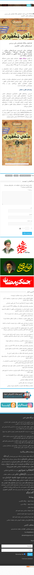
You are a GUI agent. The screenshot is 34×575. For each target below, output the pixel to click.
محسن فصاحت (22, 485)
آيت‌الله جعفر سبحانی (28, 456)
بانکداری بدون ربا (30, 474)
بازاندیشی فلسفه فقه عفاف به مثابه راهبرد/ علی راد (20, 353)
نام (31, 208)
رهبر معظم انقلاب (13, 480)
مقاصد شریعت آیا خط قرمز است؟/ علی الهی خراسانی (19, 303)
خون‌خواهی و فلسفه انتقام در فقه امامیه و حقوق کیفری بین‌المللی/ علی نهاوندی (19, 349)
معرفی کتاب (30, 487)
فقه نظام (28, 485)
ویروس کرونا (24, 489)
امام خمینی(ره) (11, 466)
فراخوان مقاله (9, 175)
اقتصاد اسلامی (21, 466)
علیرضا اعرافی (18, 483)
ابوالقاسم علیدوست (23, 464)
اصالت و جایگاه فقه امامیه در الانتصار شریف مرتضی (20, 386)
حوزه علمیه (24, 477)
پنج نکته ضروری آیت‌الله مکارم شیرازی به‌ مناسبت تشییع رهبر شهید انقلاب (17, 371)
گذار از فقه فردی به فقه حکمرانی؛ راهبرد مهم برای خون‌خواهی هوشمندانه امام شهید (17, 366)
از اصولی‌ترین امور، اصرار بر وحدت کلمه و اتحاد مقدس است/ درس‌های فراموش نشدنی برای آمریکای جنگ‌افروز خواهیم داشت (18, 336)
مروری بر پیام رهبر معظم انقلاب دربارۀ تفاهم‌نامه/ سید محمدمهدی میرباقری (19, 376)
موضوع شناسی (23, 487)
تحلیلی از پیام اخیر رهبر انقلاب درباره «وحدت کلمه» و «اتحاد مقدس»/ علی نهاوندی (18, 324)
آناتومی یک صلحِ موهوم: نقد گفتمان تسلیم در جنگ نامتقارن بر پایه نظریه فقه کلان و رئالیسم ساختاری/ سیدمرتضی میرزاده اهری (17, 329)
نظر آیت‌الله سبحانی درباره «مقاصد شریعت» (22, 295)
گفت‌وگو (30, 492)
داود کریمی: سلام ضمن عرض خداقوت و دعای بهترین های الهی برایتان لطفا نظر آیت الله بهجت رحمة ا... (18, 442)
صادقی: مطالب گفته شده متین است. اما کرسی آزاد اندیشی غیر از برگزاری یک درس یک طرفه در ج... (18, 428)
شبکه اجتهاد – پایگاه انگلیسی (26, 501)
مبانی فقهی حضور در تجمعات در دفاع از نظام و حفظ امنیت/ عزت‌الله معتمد (18, 319)
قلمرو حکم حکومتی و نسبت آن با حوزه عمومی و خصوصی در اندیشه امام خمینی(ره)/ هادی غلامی (18, 362)
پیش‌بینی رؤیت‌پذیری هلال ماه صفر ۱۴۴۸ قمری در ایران (19, 346)
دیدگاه (30, 190)
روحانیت (6, 480)
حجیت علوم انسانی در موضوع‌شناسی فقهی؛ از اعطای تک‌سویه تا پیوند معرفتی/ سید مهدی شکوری (17, 310)
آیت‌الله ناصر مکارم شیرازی (20, 462)
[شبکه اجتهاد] (17, 5)
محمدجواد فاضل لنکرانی (13, 485)
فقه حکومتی (7, 483)
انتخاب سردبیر (26, 470)
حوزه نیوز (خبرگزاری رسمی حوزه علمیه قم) (23, 517)
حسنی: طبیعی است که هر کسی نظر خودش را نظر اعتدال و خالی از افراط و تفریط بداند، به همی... (19, 423)
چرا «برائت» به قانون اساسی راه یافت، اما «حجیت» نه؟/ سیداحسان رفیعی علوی (19, 315)
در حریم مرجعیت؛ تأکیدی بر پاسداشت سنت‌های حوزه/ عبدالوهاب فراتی (19, 342)
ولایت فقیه (30, 489)
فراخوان (16, 175)
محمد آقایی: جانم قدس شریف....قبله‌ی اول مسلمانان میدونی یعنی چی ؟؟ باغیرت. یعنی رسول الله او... (18, 446)
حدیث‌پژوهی (31, 478)
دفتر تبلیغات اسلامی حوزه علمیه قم (25, 511)
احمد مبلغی (14, 464)
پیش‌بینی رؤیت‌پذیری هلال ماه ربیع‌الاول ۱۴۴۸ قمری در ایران (18, 306)
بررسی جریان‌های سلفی (25, 175)
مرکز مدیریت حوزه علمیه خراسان (25, 514)
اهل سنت (16, 470)
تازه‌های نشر (20, 474)
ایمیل (30, 214)
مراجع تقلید (3, 485)
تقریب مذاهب (11, 474)
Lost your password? (27, 559)
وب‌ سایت (29, 221)
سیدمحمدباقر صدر (28, 483)
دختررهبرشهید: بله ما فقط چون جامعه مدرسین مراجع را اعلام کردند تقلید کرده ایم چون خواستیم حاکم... (18, 437)
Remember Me (20, 554)
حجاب (5, 474)
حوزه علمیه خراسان (12, 477)
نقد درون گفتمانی (16, 487)
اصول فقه (28, 467)
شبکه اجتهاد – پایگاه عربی (27, 504)
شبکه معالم (31, 507)
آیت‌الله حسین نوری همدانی (15, 456)
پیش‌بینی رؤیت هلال (16, 489)
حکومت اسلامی (24, 480)
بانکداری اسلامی (8, 470)
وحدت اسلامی (7, 487)
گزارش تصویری (7, 489)
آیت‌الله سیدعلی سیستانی (15, 459)
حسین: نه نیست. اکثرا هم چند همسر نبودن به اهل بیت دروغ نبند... (18, 432)
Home (31, 14)
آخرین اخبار (25, 14)
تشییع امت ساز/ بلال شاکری (26, 383)
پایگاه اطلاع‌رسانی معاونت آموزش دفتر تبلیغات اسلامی (20, 520)
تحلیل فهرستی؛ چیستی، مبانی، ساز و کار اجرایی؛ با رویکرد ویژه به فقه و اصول (17, 357)
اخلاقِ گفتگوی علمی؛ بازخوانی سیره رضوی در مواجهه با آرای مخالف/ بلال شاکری (18, 299)
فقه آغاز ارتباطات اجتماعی (26, 380)
